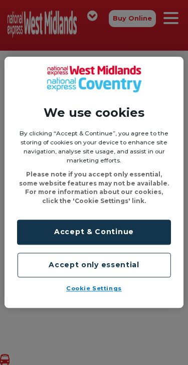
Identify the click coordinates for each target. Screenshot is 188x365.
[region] (94, 182)
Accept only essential (94, 264)
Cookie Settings (94, 288)
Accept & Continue (94, 232)
